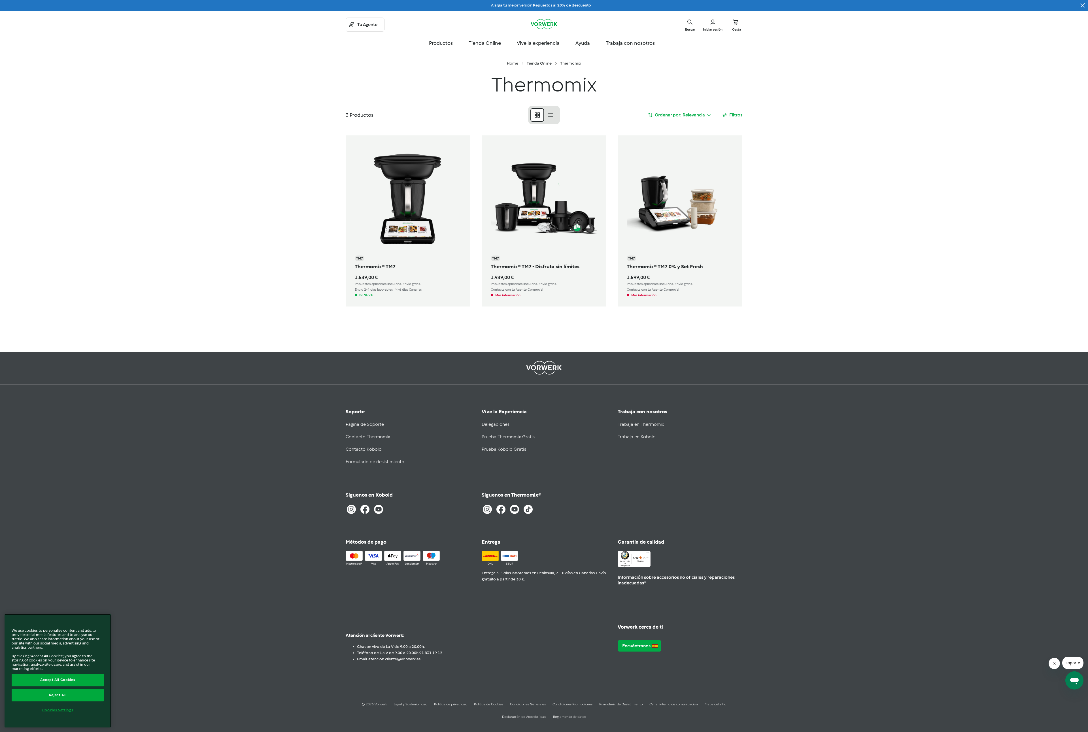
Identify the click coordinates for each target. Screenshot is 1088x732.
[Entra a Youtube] (378, 509)
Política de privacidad (450, 704)
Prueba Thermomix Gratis (508, 436)
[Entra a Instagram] (351, 509)
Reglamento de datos (569, 717)
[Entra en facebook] (501, 509)
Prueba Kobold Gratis (504, 449)
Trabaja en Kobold (637, 436)
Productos (441, 43)
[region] (58, 670)
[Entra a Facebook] (365, 509)
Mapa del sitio (715, 704)
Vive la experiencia (538, 43)
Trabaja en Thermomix (641, 424)
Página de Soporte (365, 424)
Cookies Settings (57, 710)
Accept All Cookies (57, 680)
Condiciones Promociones (572, 704)
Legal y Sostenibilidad (410, 704)
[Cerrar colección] (1082, 5)
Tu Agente (367, 24)
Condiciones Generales (528, 704)
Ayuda (582, 43)
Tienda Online (485, 43)
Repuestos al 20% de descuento (562, 5)
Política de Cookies (488, 704)
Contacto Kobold (364, 449)
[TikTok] (528, 509)
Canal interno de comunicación (673, 704)
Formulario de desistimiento (375, 461)
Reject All (58, 695)
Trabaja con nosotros (630, 43)
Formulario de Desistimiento (621, 704)
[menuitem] (512, 63)
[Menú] (647, 554)
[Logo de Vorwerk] (544, 24)
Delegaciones (495, 424)
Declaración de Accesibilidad (524, 717)
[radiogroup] (544, 115)
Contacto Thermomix (368, 436)
